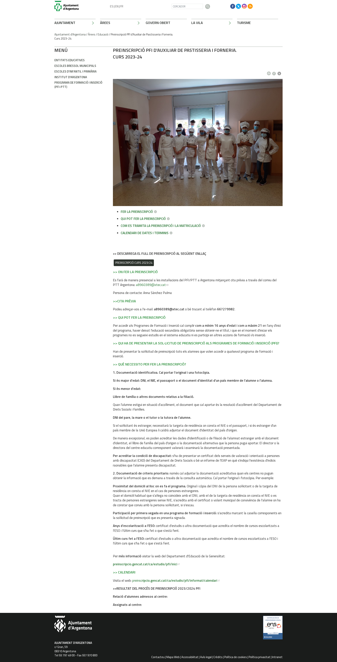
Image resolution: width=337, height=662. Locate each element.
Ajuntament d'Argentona (70, 34)
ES (111, 6)
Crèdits (218, 657)
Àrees (105, 22)
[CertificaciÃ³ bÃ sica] (273, 629)
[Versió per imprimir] (269, 72)
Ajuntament (64, 22)
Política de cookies (235, 657)
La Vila (197, 22)
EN (116, 6)
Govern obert (158, 22)
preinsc (174, 580)
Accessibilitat (189, 657)
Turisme (244, 22)
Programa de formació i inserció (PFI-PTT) (78, 84)
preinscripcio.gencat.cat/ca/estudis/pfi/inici (145, 564)
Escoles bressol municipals (75, 66)
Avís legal (206, 657)
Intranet (277, 657)
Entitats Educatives (69, 60)
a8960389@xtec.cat (151, 284)
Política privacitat (259, 657)
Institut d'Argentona (70, 77)
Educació (103, 34)
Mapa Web (173, 657)
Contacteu (158, 657)
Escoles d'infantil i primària (75, 71)
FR (121, 6)
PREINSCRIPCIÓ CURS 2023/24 (133, 262)
